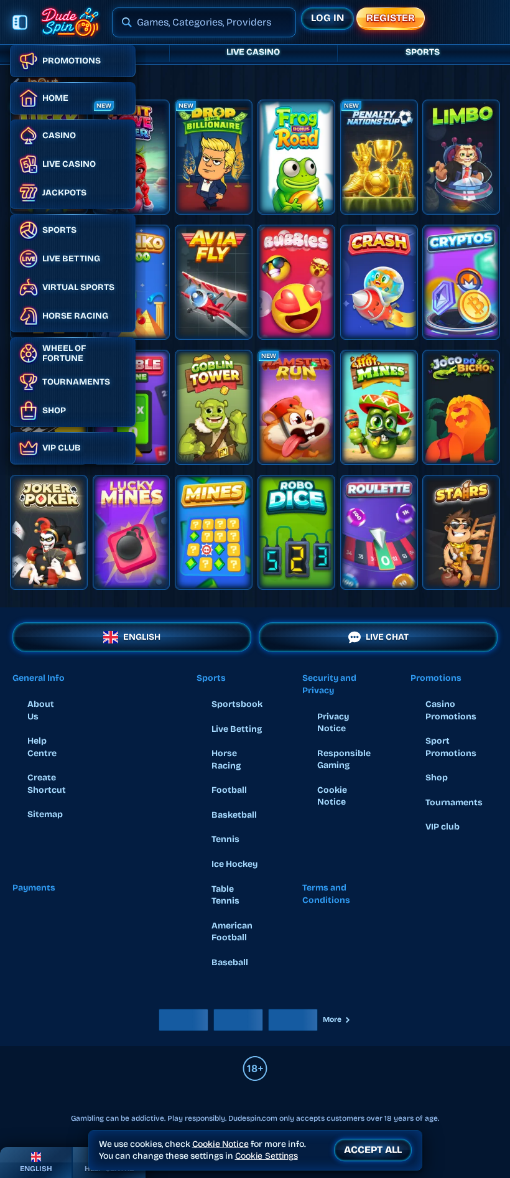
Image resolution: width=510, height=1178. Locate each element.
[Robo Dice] (296, 532)
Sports (423, 52)
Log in (327, 18)
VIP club (442, 826)
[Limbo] (461, 157)
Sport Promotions (450, 747)
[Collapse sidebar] (20, 22)
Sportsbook (236, 704)
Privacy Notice (333, 722)
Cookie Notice (332, 796)
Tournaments (454, 802)
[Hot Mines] (379, 407)
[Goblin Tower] (214, 407)
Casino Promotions (450, 710)
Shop (436, 777)
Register (390, 18)
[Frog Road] (296, 157)
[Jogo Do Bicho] (461, 407)
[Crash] (379, 282)
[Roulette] (379, 532)
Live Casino (253, 52)
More (332, 1019)
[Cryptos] (461, 282)
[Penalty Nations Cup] (379, 157)
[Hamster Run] (296, 407)
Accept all (373, 1150)
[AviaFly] (214, 282)
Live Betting (236, 729)
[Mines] (214, 532)
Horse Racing (226, 759)
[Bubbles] (296, 282)
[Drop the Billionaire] (214, 157)
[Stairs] (461, 532)
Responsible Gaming (344, 759)
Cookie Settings (266, 1156)
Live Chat (387, 637)
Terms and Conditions (326, 893)
